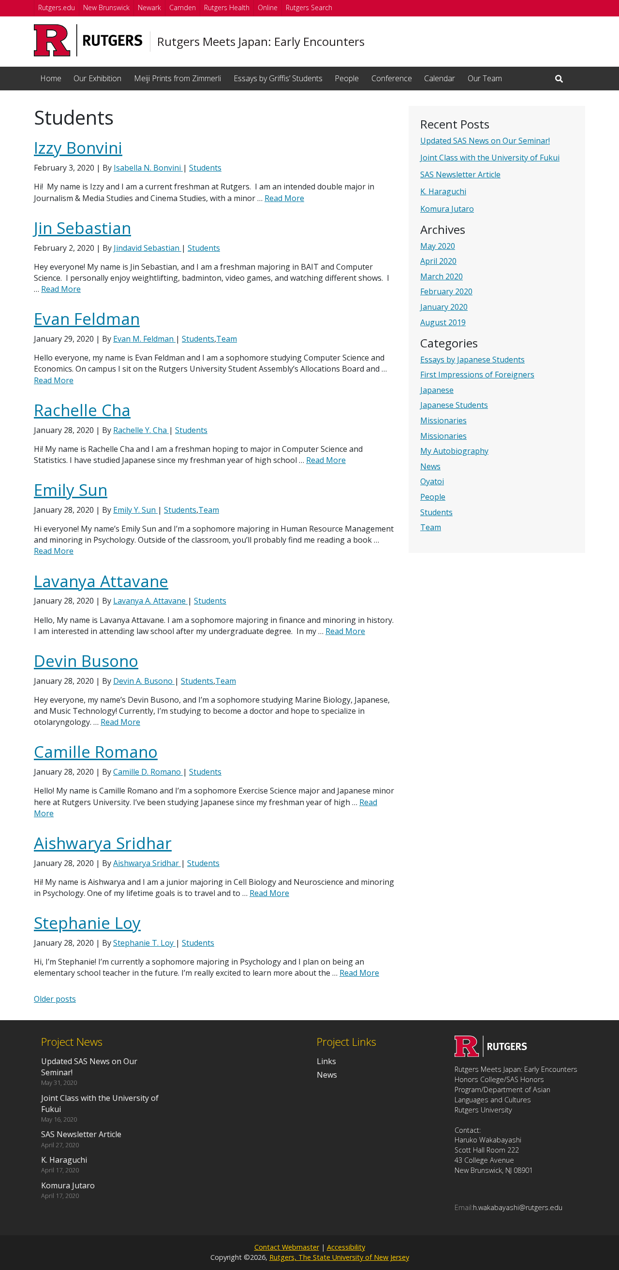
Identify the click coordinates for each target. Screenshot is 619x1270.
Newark (149, 7)
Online (268, 7)
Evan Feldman (87, 319)
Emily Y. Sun (135, 510)
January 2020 (444, 307)
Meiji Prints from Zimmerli (177, 78)
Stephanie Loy (87, 923)
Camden (182, 7)
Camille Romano (96, 752)
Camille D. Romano (148, 771)
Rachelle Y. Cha (141, 430)
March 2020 (441, 276)
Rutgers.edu (56, 7)
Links (326, 1061)
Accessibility (346, 1247)
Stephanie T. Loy (144, 943)
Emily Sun (70, 490)
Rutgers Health (227, 7)
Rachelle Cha (82, 410)
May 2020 (437, 246)
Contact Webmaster (286, 1247)
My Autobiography (454, 451)
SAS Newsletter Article (460, 174)
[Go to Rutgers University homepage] (88, 40)
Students (436, 512)
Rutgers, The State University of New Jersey (339, 1257)
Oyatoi (432, 481)
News (430, 466)
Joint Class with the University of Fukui (490, 157)
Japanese (437, 390)
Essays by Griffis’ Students (278, 78)
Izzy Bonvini (78, 148)
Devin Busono (86, 661)
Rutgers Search (309, 7)
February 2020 (446, 291)
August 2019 (443, 322)
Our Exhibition (97, 78)
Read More (284, 198)
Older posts (55, 999)
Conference (391, 78)
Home (50, 78)
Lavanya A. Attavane (150, 600)
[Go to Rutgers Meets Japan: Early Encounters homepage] (491, 1054)
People (347, 78)
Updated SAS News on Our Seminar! (485, 140)
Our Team (485, 78)
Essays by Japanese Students (472, 359)
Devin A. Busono (144, 681)
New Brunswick (106, 7)
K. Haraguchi (443, 191)
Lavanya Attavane (101, 581)
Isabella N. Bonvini (148, 167)
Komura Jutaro (447, 208)
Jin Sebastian (82, 228)
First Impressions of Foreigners (477, 374)
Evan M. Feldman (144, 338)
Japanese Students (454, 405)
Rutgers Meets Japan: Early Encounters (261, 41)
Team (430, 527)
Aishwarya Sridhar (103, 843)
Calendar (439, 78)
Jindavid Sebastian (147, 248)
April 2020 (438, 261)
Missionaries (443, 420)
